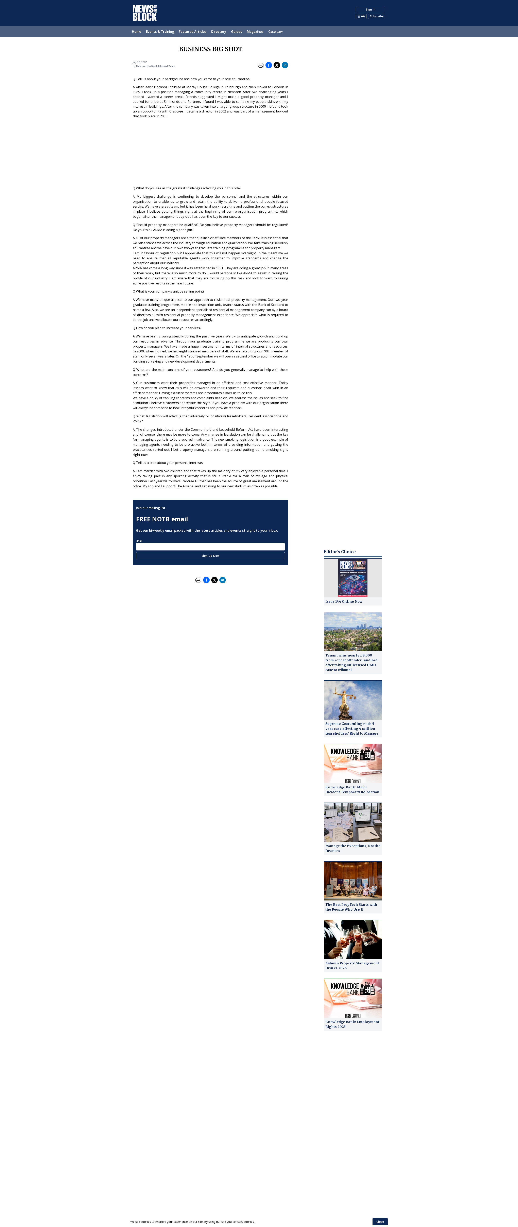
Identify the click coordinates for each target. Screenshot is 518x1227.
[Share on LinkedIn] (285, 65)
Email (139, 541)
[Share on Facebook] (268, 65)
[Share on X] (277, 65)
